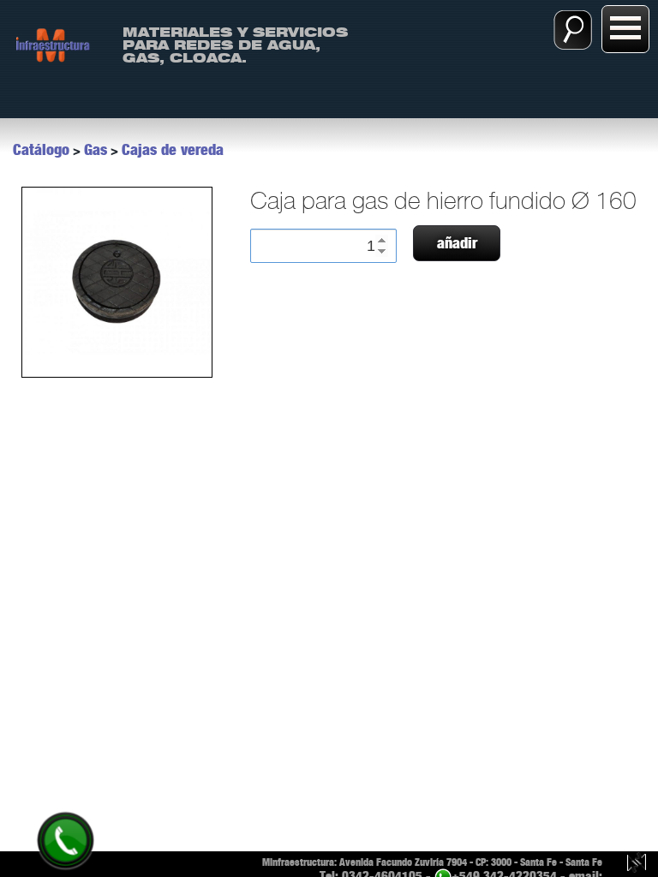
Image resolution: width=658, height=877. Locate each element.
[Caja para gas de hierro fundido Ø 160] (116, 282)
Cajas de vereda (173, 149)
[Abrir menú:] (625, 29)
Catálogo (41, 149)
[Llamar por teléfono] (65, 839)
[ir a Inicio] (53, 44)
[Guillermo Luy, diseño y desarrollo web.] (636, 864)
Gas (95, 149)
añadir (457, 243)
